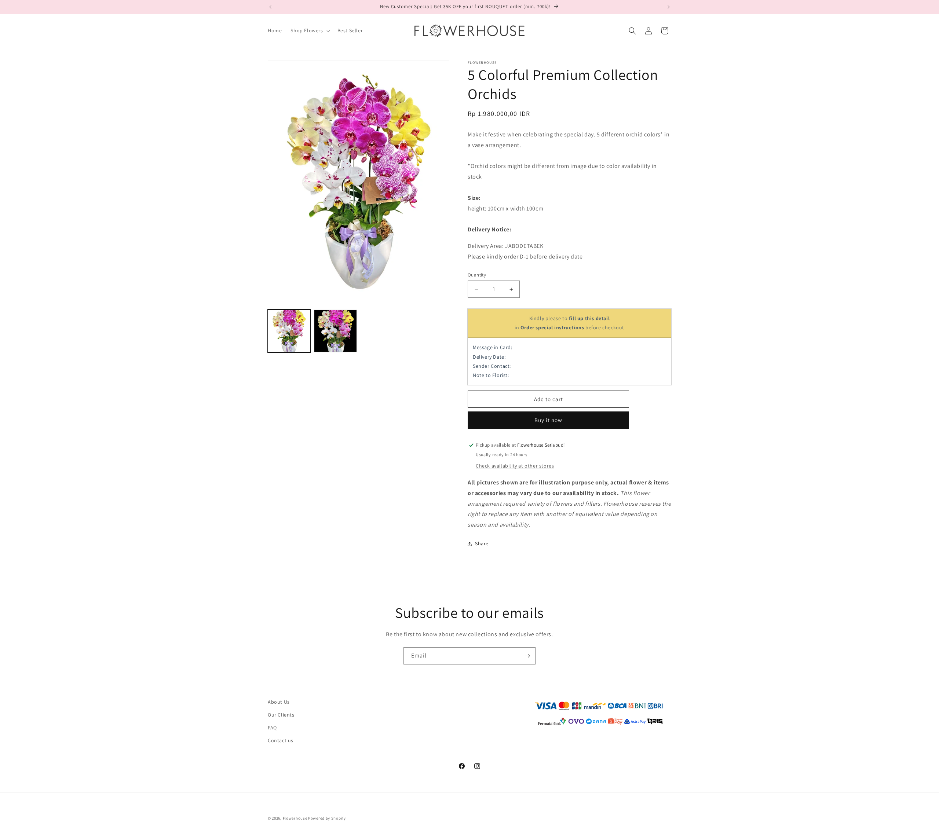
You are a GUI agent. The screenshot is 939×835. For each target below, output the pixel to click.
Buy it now (548, 420)
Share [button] (482, 543)
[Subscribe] (527, 655)
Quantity (477, 275)
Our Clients (281, 714)
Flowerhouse (295, 818)
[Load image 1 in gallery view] (289, 331)
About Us (279, 702)
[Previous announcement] (270, 7)
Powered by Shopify (327, 818)
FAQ (272, 727)
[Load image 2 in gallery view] (335, 331)
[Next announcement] (669, 7)
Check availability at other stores (515, 465)
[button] (309, 30)
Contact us (280, 740)
